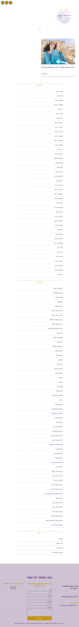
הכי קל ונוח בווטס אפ (70, 597)
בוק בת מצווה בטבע (57, 315)
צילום (61, 400)
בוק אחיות (60, 302)
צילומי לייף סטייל (58, 480)
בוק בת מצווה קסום (57, 324)
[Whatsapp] (2, 2)
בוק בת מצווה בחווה (57, 311)
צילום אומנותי (59, 404)
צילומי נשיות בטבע (57, 503)
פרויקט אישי (59, 391)
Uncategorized (58, 293)
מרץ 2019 (60, 203)
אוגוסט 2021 (59, 145)
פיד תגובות (60, 548)
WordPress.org (58, 552)
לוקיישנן (60, 382)
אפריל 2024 (59, 91)
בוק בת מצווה (59, 306)
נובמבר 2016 (59, 265)
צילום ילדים (59, 422)
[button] (39, 29)
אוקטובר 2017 (58, 243)
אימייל (50, 601)
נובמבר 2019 (59, 190)
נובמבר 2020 (59, 154)
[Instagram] (6, 2)
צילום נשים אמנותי (57, 431)
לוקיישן (61, 378)
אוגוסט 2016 (59, 270)
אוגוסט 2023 (59, 100)
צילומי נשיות (59, 498)
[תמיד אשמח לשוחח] (77, 584)
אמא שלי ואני (59, 297)
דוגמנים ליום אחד (58, 337)
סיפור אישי (60, 387)
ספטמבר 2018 (58, 221)
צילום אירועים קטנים (57, 409)
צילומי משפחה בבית (57, 485)
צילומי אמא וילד (58, 458)
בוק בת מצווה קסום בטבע (55, 328)
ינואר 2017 (59, 256)
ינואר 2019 (59, 212)
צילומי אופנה (59, 449)
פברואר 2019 (59, 207)
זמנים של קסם (59, 369)
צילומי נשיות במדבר (57, 507)
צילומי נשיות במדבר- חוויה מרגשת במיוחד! (58, 67)
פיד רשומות (59, 543)
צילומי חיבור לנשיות (57, 471)
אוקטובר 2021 (58, 136)
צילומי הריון (60, 467)
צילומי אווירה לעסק (57, 440)
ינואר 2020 (59, 181)
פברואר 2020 (59, 176)
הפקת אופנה (59, 355)
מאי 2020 (60, 167)
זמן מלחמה (60, 364)
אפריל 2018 (59, 234)
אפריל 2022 (59, 114)
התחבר (61, 539)
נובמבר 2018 (59, 216)
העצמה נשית (59, 351)
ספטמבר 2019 (58, 198)
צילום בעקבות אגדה (57, 413)
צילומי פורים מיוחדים (57, 516)
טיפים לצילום (59, 373)
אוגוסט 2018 (59, 225)
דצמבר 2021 (59, 127)
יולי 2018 (60, 230)
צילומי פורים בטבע (57, 512)
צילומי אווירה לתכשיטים (56, 445)
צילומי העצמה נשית (57, 462)
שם (50, 590)
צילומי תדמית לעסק (57, 525)
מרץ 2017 (60, 252)
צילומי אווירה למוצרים (57, 436)
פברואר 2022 (59, 123)
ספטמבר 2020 (58, 158)
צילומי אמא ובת (58, 453)
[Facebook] (10, 2)
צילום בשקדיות (58, 418)
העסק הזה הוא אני (57, 346)
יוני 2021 (60, 149)
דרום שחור (60, 342)
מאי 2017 (60, 248)
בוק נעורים (60, 333)
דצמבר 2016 (59, 261)
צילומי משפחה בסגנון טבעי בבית (53, 494)
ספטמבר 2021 (58, 140)
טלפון (50, 595)
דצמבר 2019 (59, 185)
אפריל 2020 (59, 172)
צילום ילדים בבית (58, 427)
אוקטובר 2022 (58, 105)
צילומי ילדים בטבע (57, 476)
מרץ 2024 (60, 96)
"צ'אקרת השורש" (58, 288)
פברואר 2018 (59, 239)
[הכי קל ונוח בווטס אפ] (77, 594)
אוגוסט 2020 (59, 163)
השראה (60, 360)
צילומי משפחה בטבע (57, 489)
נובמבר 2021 (59, 131)
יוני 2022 (60, 109)
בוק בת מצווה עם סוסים (56, 320)
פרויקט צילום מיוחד (57, 395)
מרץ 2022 (60, 118)
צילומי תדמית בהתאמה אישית (54, 520)
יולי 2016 (60, 274)
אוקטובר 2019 (58, 194)
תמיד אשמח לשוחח (70, 586)
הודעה (50, 607)
